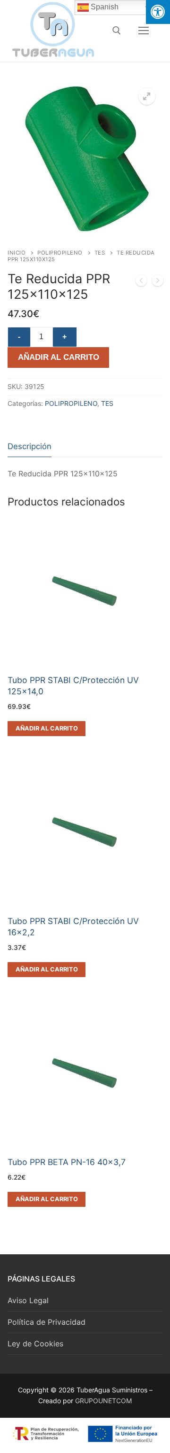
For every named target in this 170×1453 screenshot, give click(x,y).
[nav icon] (143, 30)
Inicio (17, 252)
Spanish (104, 7)
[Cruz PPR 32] (157, 282)
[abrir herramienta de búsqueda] (116, 30)
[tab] (29, 446)
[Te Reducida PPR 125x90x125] (141, 282)
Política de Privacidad (46, 1322)
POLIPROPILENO (60, 252)
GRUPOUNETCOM (103, 1401)
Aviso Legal (28, 1300)
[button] (146, 96)
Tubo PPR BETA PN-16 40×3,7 (67, 1162)
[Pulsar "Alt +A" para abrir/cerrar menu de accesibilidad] (158, 12)
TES (99, 252)
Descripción (29, 446)
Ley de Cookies (35, 1343)
